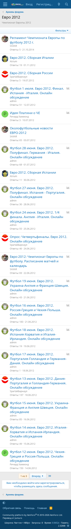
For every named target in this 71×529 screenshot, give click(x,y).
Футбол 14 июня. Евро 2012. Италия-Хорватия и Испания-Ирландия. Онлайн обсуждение (38, 432)
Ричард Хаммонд (19, 116)
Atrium (13, 61)
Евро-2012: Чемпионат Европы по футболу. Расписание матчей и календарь (36, 261)
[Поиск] (66, 4)
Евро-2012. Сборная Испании (33, 172)
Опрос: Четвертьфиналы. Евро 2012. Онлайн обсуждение (38, 239)
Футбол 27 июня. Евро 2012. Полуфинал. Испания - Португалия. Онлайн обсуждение (37, 192)
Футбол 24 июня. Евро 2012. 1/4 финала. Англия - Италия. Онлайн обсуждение (36, 217)
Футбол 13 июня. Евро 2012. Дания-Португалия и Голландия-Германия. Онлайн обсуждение (38, 383)
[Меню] (5, 4)
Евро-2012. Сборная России (31, 73)
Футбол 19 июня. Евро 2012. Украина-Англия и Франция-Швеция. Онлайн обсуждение (39, 285)
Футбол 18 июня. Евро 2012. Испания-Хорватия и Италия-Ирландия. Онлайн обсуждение (35, 334)
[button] (4, 503)
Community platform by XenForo (33, 514)
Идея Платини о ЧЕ (25, 113)
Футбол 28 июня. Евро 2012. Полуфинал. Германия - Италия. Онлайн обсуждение (35, 152)
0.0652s (55, 522)
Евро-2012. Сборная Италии (32, 57)
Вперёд (36, 476)
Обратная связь (12, 508)
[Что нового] (59, 4)
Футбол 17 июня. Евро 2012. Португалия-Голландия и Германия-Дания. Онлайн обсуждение (38, 358)
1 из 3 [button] (23, 476)
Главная (42, 508)
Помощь (29, 508)
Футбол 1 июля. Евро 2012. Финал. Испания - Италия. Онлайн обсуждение (37, 93)
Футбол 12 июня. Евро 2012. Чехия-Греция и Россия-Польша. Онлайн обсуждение (37, 456)
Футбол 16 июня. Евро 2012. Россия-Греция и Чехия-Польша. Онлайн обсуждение (35, 310)
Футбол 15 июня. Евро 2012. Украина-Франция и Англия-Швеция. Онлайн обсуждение (39, 407)
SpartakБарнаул (18, 76)
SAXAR (13, 45)
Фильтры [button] (60, 30)
